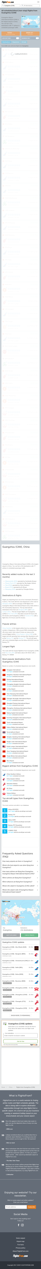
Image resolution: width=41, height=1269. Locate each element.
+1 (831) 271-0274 (12, 294)
